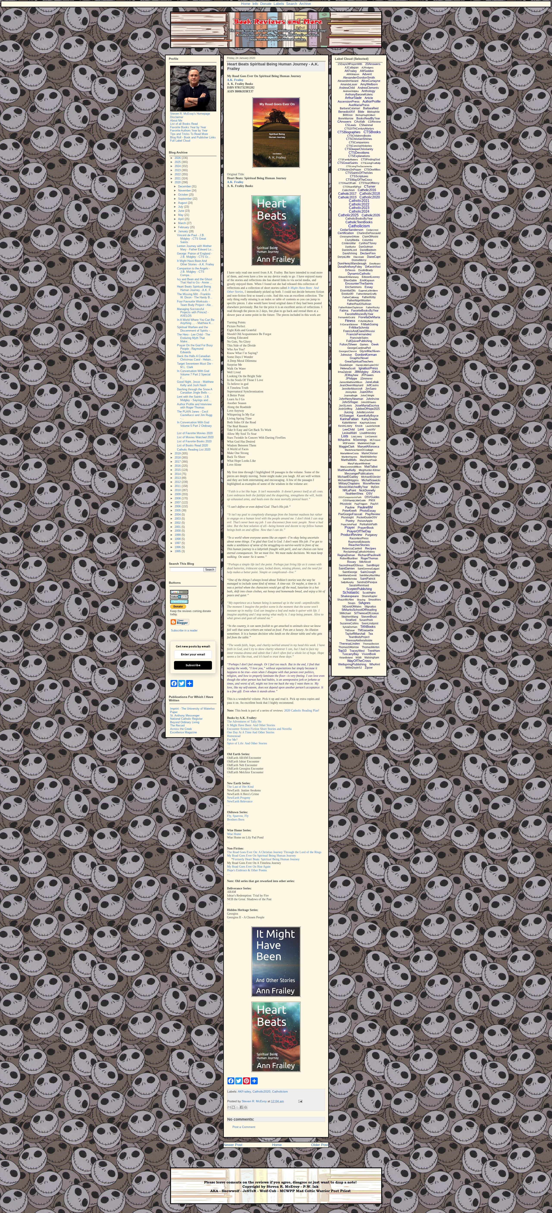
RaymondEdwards (359, 541)
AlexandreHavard (348, 80)
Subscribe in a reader (184, 630)
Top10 (342, 650)
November (185, 190)
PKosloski (345, 503)
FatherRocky (373, 307)
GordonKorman (366, 354)
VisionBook (369, 654)
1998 (178, 539)
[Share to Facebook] (241, 1107)
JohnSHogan (350, 402)
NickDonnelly (367, 490)
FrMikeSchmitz (359, 327)
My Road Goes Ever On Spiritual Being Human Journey (261, 855)
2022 (178, 174)
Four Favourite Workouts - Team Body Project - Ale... (195, 303)
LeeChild (349, 429)
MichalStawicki (371, 480)
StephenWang (349, 616)
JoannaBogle (351, 395)
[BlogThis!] (233, 1107)
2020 (178, 182)
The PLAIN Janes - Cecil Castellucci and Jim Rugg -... (194, 415)
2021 (178, 178)
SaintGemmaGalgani (368, 568)
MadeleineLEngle (366, 443)
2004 (178, 514)
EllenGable (350, 280)
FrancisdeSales (359, 337)
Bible (361, 111)
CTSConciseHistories (359, 145)
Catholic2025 (348, 215)
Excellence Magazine (183, 732)
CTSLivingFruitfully (371, 163)
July (181, 206)
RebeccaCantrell (352, 548)
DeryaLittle (344, 256)
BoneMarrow (345, 118)
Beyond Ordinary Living (184, 722)
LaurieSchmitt (372, 426)
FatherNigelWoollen (359, 300)
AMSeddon (367, 71)
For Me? (232, 739)
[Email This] (229, 1107)
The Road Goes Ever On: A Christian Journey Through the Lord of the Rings (274, 852)
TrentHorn (374, 650)
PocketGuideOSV (367, 517)
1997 (178, 543)
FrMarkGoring (369, 324)
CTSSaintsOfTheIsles (359, 172)
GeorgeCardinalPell (359, 348)
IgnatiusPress (368, 368)
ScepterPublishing (359, 589)
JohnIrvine (372, 398)
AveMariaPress (359, 105)
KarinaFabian (349, 419)
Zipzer (369, 667)
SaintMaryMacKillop (369, 575)
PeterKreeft (349, 510)
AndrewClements (368, 87)
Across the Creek (181, 729)
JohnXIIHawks (368, 402)
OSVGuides (372, 497)
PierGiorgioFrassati (350, 514)
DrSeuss (350, 270)
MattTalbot (371, 466)
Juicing (348, 412)
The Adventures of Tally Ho (244, 721)
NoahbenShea (354, 493)
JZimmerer (366, 378)
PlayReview (372, 514)
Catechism (348, 190)
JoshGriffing (345, 408)
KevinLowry (345, 425)
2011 (178, 486)
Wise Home (234, 834)
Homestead (233, 736)
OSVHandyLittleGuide (354, 500)
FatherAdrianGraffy (366, 294)
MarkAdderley (368, 456)
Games (364, 344)
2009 (178, 494)
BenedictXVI (346, 111)
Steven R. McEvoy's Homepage (190, 113)
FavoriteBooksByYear (364, 310)
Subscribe (193, 665)
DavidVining (350, 253)
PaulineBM (365, 507)
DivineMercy (359, 260)
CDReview (374, 121)
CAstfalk (359, 121)
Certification (346, 233)
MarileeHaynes (349, 456)
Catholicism (280, 1091)
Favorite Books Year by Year (188, 127)
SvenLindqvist (370, 623)
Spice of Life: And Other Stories (247, 743)
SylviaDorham (350, 627)
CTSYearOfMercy (369, 183)
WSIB (358, 657)
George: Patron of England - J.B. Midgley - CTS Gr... (194, 255)
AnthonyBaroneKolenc (359, 94)
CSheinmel (366, 125)
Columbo (367, 240)
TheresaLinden (349, 643)
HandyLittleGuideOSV (367, 365)
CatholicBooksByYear (359, 218)
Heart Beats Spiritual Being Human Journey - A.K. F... (195, 288)
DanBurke (350, 246)
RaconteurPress (359, 538)
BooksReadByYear (368, 118)
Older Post (319, 1145)
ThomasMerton (371, 647)
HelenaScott (348, 368)
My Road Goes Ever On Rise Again (248, 866)
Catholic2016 (367, 190)
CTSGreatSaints (347, 162)
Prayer (350, 527)
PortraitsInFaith (368, 524)
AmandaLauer (348, 84)
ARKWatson (353, 74)
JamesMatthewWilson (350, 382)
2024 (178, 166)
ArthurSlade (353, 98)
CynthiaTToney (367, 243)
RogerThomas (369, 558)
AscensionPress (348, 101)
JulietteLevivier (365, 412)
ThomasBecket (371, 643)
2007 (178, 502)
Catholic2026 (371, 215)
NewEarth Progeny (238, 797)
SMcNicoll (365, 561)
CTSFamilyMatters (348, 159)
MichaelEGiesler (371, 476)
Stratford (350, 620)
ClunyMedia (352, 240)
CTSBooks (372, 132)
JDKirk (376, 371)
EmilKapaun (367, 280)
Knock (358, 425)
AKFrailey (244, 1091)
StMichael (345, 613)
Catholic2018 (369, 193)
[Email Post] (299, 1101)
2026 (178, 158)
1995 (178, 551)
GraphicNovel (359, 358)
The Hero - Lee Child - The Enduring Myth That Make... (193, 338)
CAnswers (344, 121)
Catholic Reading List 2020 (193, 449)
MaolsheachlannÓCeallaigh (359, 450)
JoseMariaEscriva (367, 405)
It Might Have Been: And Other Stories (251, 725)
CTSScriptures (359, 176)
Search (291, 4)
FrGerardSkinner (349, 324)
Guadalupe (346, 365)
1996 (178, 547)
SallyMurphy (347, 582)
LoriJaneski (371, 436)
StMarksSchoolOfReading (359, 609)
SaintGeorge (349, 572)
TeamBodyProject (359, 637)
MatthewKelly (347, 470)
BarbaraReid (370, 108)
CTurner (369, 186)
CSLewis (350, 125)
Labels (279, 4)
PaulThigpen (360, 504)
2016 (178, 465)
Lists (344, 436)
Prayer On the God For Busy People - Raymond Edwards (195, 349)
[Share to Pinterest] (245, 1107)
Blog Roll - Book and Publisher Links (193, 137)
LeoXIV (371, 429)
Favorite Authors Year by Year (188, 130)
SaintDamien (347, 568)
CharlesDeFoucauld (369, 233)
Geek (375, 344)
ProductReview (351, 534)
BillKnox (348, 115)
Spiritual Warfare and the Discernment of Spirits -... (194, 329)
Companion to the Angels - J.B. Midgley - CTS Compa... (193, 272)
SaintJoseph (368, 572)
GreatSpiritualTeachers (359, 361)
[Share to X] (237, 1107)
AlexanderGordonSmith (359, 77)
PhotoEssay (368, 510)
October (183, 194)
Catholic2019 (347, 197)
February (184, 227)
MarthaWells (349, 460)
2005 (178, 510)
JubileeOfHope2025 (367, 408)
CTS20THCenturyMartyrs (359, 128)
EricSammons (353, 287)
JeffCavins (372, 385)
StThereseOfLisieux (366, 613)
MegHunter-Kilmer (369, 470)
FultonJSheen (348, 344)
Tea (370, 633)
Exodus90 (347, 293)
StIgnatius (370, 606)
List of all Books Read (184, 123)
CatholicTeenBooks (359, 222)
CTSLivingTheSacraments (359, 166)
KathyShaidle (370, 419)
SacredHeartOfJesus (351, 565)
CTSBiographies (349, 132)
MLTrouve (375, 440)
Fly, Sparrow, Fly (238, 816)
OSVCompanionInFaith (350, 497)
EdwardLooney (371, 276)
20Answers (372, 64)
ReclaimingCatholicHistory (359, 551)
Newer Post (233, 1145)
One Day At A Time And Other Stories (250, 732)
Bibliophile (373, 111)
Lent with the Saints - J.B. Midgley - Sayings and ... (194, 398)
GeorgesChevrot (348, 351)
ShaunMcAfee (345, 599)
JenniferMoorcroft (352, 388)
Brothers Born (235, 819)
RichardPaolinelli (369, 555)
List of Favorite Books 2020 (194, 441)
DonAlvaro (374, 263)
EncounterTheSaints (359, 283)
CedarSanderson (351, 229)
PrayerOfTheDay (359, 531)
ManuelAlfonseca (368, 446)
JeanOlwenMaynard (351, 385)
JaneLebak (372, 382)
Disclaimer (176, 117)
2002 (178, 522)
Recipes (370, 548)
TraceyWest (357, 650)
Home (245, 4)
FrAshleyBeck (365, 321)
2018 (178, 457)
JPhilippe (351, 378)
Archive (305, 4)
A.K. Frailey (235, 80)
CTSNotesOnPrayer (349, 169)
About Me (176, 120)
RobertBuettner (349, 558)
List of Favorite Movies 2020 (195, 433)
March (182, 223)
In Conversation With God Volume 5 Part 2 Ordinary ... (194, 426)
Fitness (350, 321)
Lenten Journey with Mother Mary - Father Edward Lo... (195, 247)
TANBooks (368, 626)
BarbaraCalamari (350, 108)
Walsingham (371, 657)
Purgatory (371, 534)
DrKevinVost (373, 266)
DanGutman (366, 246)
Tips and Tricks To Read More (189, 134)
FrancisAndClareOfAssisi (359, 331)
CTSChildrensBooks (359, 135)
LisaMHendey (368, 433)
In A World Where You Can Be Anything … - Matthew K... (195, 321)
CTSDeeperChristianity (359, 149)
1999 (178, 534)
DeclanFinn (368, 253)
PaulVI (374, 503)
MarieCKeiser (370, 453)
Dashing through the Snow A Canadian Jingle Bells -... (194, 391)
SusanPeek (366, 620)
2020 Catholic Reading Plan (301, 710)
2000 (178, 530)
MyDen (375, 487)
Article (369, 98)
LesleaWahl (349, 433)
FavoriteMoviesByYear (359, 314)
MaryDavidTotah (368, 460)
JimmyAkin (351, 392)
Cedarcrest (372, 230)
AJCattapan (352, 67)
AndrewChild (347, 87)
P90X (372, 500)
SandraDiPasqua (367, 582)
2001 (178, 526)
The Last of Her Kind (240, 786)
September (185, 198)
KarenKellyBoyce (367, 415)
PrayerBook (366, 527)
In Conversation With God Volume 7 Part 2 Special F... (193, 374)
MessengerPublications (359, 473)
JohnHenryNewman (351, 398)
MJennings (360, 439)
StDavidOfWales (351, 606)
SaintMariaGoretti (347, 575)
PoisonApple (365, 520)
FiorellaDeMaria (369, 317)
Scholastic (351, 592)
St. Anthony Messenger (184, 715)
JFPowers (367, 375)
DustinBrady (365, 270)
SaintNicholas (350, 578)
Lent (361, 429)
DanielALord (349, 249)
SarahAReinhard (359, 585)
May (181, 215)
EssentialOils (348, 290)
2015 (178, 469)
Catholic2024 (359, 211)
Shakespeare (350, 596)
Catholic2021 (359, 200)
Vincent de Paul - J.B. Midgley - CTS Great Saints (191, 239)
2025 (178, 162)
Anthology (368, 91)
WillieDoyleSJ (353, 667)
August (183, 202)
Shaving (361, 599)
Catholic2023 (359, 208)
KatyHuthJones (368, 422)
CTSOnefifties (372, 169)
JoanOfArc (366, 392)
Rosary (351, 561)
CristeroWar (349, 243)
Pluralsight (347, 517)
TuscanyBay (350, 654)
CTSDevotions (359, 152)
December (185, 186)
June (181, 210)
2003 (178, 518)
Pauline (349, 507)
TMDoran (350, 630)
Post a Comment (243, 1127)
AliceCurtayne (370, 80)
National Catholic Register (186, 718)
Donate (265, 4)
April (181, 219)
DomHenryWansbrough (352, 263)
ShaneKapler (369, 596)
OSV (369, 493)
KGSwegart (347, 415)
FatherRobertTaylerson (351, 307)
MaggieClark (346, 446)
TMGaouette (365, 630)
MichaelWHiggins (348, 480)
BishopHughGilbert (365, 115)
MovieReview (371, 483)
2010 (178, 490)
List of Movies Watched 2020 (195, 437)
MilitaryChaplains (349, 483)
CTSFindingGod (370, 159)
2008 (178, 498)
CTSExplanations (359, 156)
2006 (178, 506)
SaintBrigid (372, 565)
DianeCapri (374, 256)
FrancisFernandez (359, 334)
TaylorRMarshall (355, 633)
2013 (178, 477)
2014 (178, 474)
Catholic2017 (347, 193)
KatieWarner (349, 422)
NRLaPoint (349, 490)
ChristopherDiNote (349, 236)
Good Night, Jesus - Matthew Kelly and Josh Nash (195, 383)
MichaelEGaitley (348, 476)
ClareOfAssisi (370, 236)
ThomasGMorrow (349, 647)
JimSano (370, 388)
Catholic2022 (359, 204)
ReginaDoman (346, 555)
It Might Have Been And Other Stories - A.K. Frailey (195, 262)
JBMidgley (361, 371)
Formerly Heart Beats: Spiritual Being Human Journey (266, 859)
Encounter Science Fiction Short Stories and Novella (259, 729)
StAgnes (364, 603)
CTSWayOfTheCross (359, 179)
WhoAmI (374, 664)
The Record (177, 725)
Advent (367, 74)
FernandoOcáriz (346, 317)
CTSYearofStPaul (352, 186)
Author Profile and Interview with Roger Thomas (194, 406)
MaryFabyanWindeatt (359, 463)
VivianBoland (346, 657)
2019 (178, 453)
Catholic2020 (261, 1091)
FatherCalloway (351, 297)
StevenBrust (369, 616)
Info (255, 4)
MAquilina (344, 439)
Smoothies (374, 599)
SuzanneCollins (349, 623)
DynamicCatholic (359, 273)
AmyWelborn (369, 84)
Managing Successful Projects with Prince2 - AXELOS (193, 312)
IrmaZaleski (344, 371)
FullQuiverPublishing (359, 341)
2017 (178, 461)
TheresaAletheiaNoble (359, 640)
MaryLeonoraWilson (350, 466)
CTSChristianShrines (359, 139)
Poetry (350, 520)
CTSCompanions (359, 142)
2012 (178, 482)
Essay (369, 287)
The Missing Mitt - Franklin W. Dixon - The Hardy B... (194, 296)
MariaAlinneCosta (349, 453)
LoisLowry (356, 436)
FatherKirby (369, 297)
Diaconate (358, 257)
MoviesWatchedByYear (353, 487)
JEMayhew (351, 375)
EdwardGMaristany (349, 277)
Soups (351, 603)
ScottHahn (369, 592)
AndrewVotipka (351, 91)
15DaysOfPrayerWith (350, 64)
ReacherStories (359, 545)
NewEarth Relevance (239, 801)
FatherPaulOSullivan (359, 303)
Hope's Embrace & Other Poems (247, 870)
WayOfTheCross (359, 661)
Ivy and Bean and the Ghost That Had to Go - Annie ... (194, 281)
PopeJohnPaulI (349, 524)
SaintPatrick (367, 578)
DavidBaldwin (368, 249)
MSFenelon (349, 443)
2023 (178, 170)
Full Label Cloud (180, 140)
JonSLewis (345, 405)
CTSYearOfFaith (347, 183)
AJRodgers (367, 67)
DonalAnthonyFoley (350, 266)
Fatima (344, 310)
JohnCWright (367, 395)
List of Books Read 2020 (192, 445)
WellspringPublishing (352, 664)
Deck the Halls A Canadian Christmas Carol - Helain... (195, 357)
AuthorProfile (371, 101)
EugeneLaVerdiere (368, 290)
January (183, 231)
